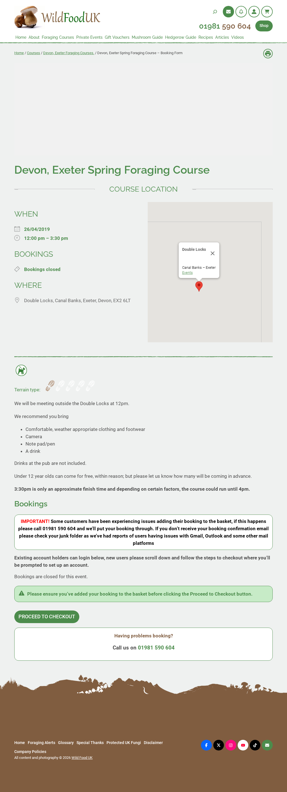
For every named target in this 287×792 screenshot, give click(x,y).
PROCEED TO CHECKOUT (46, 617)
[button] (199, 286)
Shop (264, 25)
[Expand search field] (215, 12)
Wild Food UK (81, 758)
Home (19, 53)
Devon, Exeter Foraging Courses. (68, 53)
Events (187, 272)
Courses (33, 53)
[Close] (212, 253)
